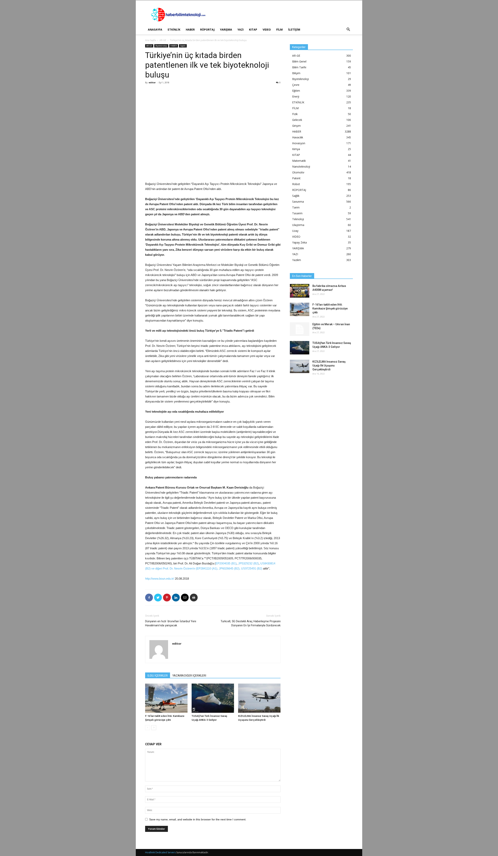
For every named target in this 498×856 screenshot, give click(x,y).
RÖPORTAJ (207, 29)
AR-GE (163, 40)
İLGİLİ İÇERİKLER (157, 675)
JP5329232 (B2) (248, 563)
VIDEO (267, 29)
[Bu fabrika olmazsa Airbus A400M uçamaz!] (299, 291)
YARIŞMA (226, 29)
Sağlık (183, 45)
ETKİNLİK (174, 29)
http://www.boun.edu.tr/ (159, 578)
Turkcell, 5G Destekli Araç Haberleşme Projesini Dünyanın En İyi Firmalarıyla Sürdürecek (251, 623)
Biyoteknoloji (161, 45)
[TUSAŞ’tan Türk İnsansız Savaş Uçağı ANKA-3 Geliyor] (213, 698)
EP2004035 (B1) (226, 563)
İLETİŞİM (294, 29)
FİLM (279, 29)
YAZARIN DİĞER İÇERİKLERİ (189, 675)
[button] (348, 30)
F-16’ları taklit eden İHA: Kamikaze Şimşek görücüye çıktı (330, 308)
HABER (190, 29)
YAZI (241, 29)
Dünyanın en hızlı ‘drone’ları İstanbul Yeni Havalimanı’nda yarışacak (170, 623)
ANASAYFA (155, 29)
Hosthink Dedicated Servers (160, 852)
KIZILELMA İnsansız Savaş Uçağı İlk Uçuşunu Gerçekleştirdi (328, 365)
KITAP (253, 29)
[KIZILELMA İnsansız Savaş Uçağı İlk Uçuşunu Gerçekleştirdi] (259, 698)
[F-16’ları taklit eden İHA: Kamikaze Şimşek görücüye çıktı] (166, 698)
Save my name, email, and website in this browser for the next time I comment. (197, 819)
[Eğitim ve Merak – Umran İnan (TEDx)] (299, 329)
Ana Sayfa (150, 40)
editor (152, 82)
